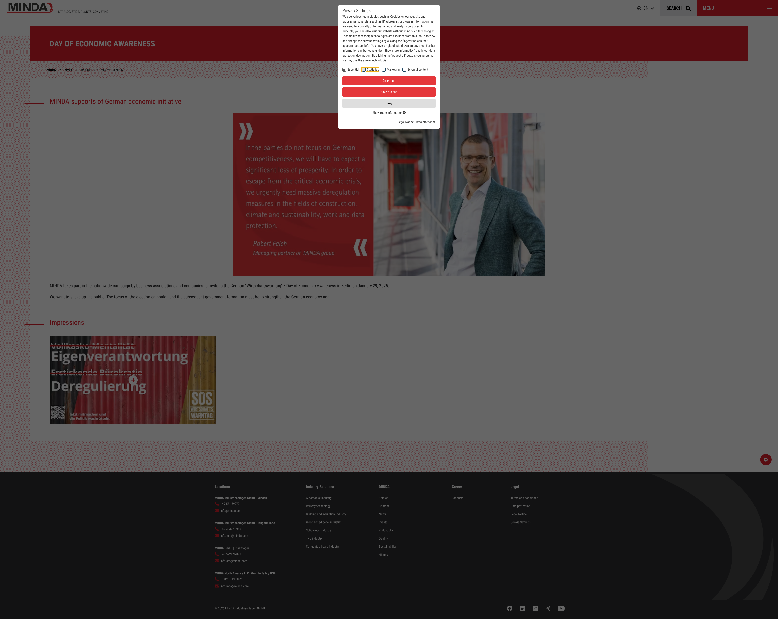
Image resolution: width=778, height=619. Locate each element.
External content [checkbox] (417, 69)
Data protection (426, 122)
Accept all (389, 81)
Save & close (389, 92)
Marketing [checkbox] (393, 69)
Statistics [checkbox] (373, 69)
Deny (389, 103)
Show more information (387, 113)
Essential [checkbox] (353, 69)
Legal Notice (406, 122)
